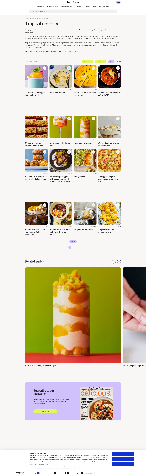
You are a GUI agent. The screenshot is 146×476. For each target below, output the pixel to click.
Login (118, 2)
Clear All (118, 61)
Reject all (123, 464)
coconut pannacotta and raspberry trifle (83, 45)
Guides (86, 7)
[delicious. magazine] (73, 2)
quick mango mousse (113, 36)
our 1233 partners (40, 455)
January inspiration (52, 7)
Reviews (106, 7)
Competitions (96, 7)
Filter (111, 61)
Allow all (123, 454)
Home (27, 18)
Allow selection (123, 459)
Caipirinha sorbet (109, 38)
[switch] (54, 473)
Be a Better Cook (66, 7)
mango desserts (53, 51)
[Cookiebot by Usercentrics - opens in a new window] (20, 473)
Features (78, 7)
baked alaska (85, 36)
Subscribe (45, 411)
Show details (89, 473)
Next (72, 241)
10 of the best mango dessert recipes (40, 366)
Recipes (40, 7)
